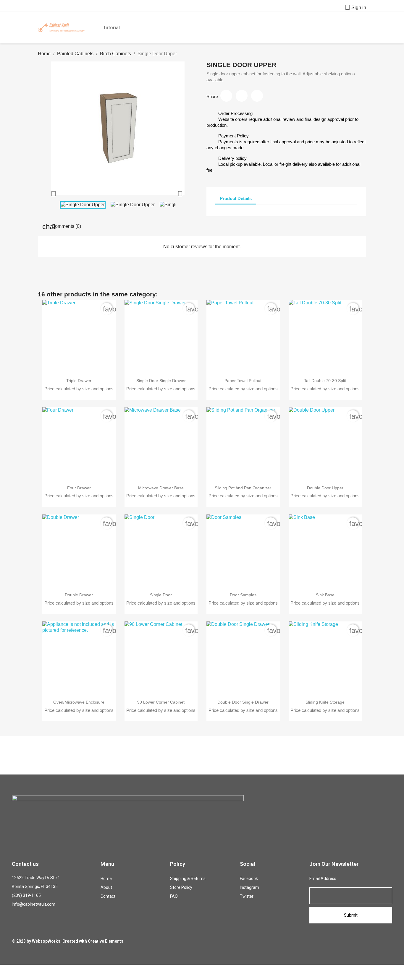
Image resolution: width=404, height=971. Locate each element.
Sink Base (325, 594)
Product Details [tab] (236, 198)
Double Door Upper (325, 488)
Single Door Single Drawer (161, 380)
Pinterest (257, 96)
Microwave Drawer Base (161, 488)
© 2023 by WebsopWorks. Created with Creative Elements (67, 941)
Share (226, 96)
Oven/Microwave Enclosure (78, 702)
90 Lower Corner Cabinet (161, 702)
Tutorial (111, 27)
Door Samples (243, 594)
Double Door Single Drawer (243, 702)
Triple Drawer (78, 380)
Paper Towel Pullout (242, 380)
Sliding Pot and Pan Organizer (243, 488)
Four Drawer (79, 488)
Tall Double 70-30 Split (325, 380)
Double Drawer (79, 594)
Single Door (161, 594)
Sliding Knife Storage (325, 702)
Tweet (242, 96)
